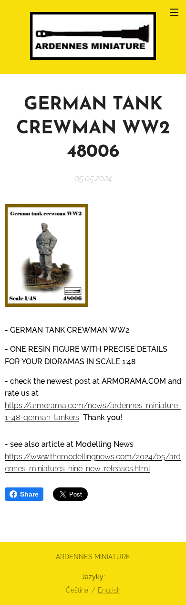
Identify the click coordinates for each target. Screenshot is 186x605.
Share (29, 494)
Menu (174, 12)
